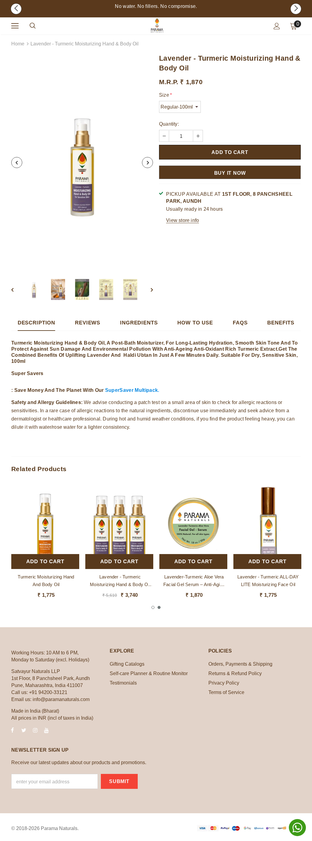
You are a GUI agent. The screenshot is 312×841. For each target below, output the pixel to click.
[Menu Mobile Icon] (15, 26)
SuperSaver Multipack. (133, 390)
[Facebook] (12, 730)
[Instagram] (35, 730)
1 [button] (152, 607)
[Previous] (16, 162)
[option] (82, 162)
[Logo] (157, 26)
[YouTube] (46, 730)
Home (17, 43)
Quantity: (169, 124)
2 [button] (159, 607)
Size (165, 95)
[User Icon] (277, 26)
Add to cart (45, 561)
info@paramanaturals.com (61, 699)
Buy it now (230, 173)
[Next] (147, 162)
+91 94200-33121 (48, 692)
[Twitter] (23, 730)
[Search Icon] (33, 26)
